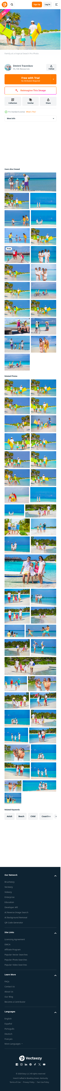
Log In (47, 4)
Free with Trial (30, 79)
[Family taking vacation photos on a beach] (17, 467)
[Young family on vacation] (17, 794)
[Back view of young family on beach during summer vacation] (17, 848)
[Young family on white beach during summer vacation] (17, 830)
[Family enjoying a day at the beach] (17, 199)
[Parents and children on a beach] (17, 485)
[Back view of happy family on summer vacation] (20, 778)
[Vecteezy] (4, 4)
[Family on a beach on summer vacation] (30, 180)
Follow (51, 69)
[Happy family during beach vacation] (17, 1004)
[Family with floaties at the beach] (17, 288)
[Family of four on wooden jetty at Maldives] (17, 449)
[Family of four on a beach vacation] (17, 414)
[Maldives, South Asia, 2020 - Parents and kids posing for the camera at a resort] (17, 306)
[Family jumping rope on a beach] (17, 270)
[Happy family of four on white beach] (20, 970)
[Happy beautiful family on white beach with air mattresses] (17, 619)
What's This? (31, 112)
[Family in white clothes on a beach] (17, 360)
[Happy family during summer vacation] (17, 954)
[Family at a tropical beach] (17, 601)
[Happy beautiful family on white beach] (43, 744)
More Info (11, 117)
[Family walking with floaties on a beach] (17, 378)
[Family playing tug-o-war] (17, 234)
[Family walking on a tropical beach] (17, 432)
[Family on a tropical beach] (17, 252)
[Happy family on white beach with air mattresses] (17, 673)
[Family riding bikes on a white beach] (17, 396)
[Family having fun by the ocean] (17, 342)
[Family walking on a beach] (17, 217)
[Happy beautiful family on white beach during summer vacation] (17, 918)
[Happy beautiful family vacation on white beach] (17, 900)
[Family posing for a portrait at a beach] (17, 503)
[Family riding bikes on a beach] (17, 521)
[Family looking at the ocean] (17, 324)
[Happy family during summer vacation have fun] (19, 1056)
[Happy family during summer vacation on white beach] (17, 986)
